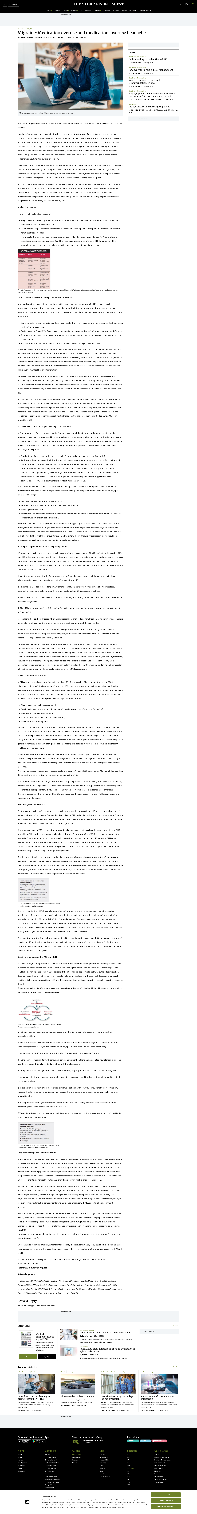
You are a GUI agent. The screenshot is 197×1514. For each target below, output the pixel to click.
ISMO (129, 1465)
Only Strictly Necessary (165, 1506)
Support (157, 1474)
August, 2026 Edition (87, 1443)
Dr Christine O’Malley (52, 1482)
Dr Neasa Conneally (107, 1372)
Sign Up (46, 1357)
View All (175, 1325)
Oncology (92, 1330)
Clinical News (21, 29)
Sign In (156, 1454)
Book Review (104, 1457)
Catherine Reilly (149, 1410)
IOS (128, 1476)
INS (128, 1479)
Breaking (20, 1457)
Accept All (166, 1495)
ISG (128, 1463)
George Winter (50, 1485)
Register (181, 4)
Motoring (63, 1372)
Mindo (84, 1354)
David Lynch (24, 1410)
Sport (101, 1465)
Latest (28, 1372)
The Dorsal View (105, 1476)
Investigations (22, 1463)
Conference (21, 1471)
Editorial (47, 1454)
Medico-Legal (49, 1488)
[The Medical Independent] (98, 4)
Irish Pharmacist (159, 1463)
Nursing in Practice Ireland (162, 1460)
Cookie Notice (159, 1482)
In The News (21, 1372)
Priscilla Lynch (136, 62)
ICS (128, 1474)
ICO (128, 1485)
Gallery (102, 1471)
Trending (33, 1372)
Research (75, 1460)
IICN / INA (29, 29)
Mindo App (157, 1471)
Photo (20, 1468)
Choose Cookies (165, 1500)
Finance (102, 1468)
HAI (128, 1482)
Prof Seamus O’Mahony (52, 1479)
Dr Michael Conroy (51, 1465)
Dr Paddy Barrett (50, 1457)
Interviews (21, 1465)
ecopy (37, 1332)
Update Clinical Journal (161, 1457)
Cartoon (102, 1454)
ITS (128, 1460)
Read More (176, 1367)
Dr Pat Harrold (49, 1471)
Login (28, 1357)
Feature (74, 1463)
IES (128, 1471)
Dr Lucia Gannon (50, 1468)
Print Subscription (160, 1465)
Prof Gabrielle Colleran (52, 1463)
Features (143, 1372)
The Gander (104, 1474)
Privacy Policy (158, 1476)
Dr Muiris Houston (51, 1474)
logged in (33, 1305)
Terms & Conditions (160, 1479)
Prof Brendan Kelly (51, 1476)
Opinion (116, 1372)
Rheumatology (141, 57)
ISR (128, 1454)
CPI (128, 1457)
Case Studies (76, 1457)
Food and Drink (104, 1460)
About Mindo (158, 1468)
